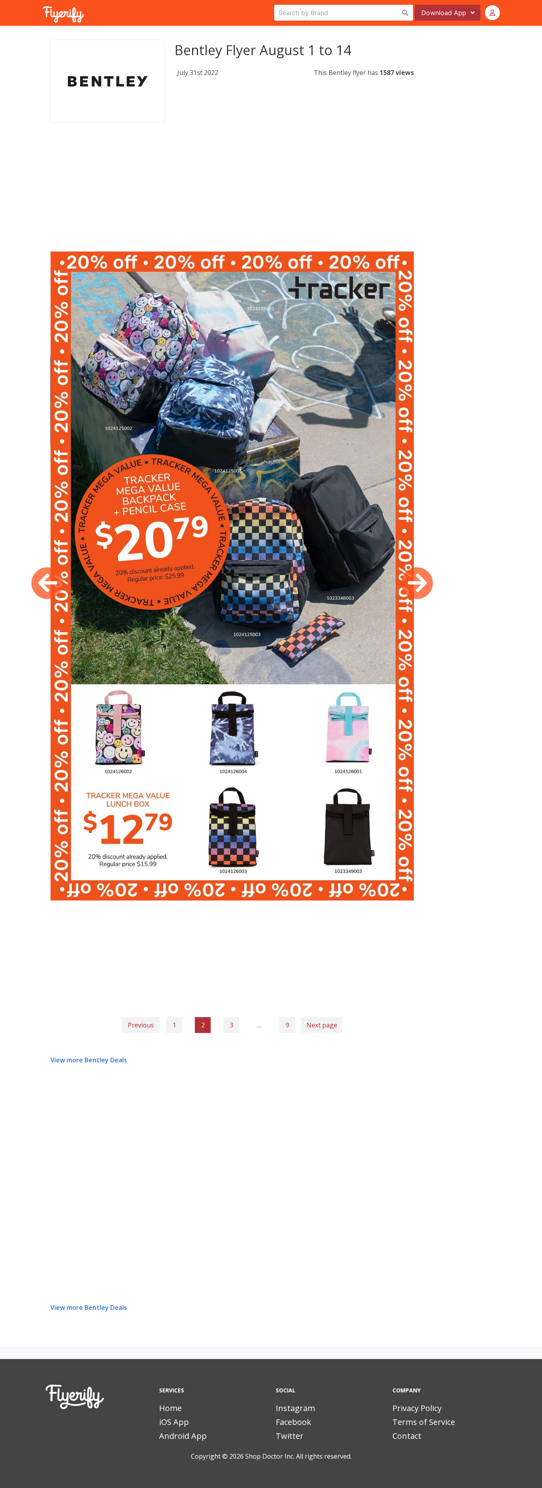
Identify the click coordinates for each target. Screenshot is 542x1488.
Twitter (290, 1435)
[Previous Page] (47, 583)
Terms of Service (423, 1422)
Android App (183, 1435)
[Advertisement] (232, 196)
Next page (321, 1025)
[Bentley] (107, 81)
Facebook (293, 1422)
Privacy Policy (417, 1408)
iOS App (174, 1422)
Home (170, 1408)
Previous (141, 1025)
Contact (406, 1435)
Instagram (295, 1408)
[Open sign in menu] (492, 13)
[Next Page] (417, 583)
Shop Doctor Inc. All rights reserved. (298, 1456)
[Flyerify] (43, 12)
